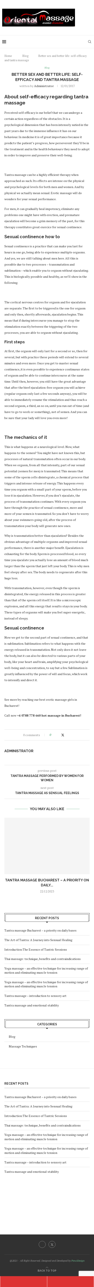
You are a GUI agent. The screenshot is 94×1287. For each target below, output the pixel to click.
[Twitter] (52, 1244)
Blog (25, 56)
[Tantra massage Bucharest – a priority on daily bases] (47, 846)
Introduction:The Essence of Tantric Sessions (35, 949)
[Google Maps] (70, 1281)
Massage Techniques (23, 1046)
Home (8, 56)
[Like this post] (53, 735)
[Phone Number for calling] (23, 1281)
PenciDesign (78, 1260)
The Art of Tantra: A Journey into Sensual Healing (38, 940)
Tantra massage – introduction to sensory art (35, 996)
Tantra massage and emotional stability (31, 1005)
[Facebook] (42, 1244)
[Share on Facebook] (58, 735)
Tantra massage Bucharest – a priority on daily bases (40, 930)
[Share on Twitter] (62, 735)
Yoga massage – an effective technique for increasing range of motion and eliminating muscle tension (46, 970)
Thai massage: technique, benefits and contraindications (42, 959)
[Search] (89, 41)
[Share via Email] (71, 735)
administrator (44, 86)
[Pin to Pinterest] (67, 735)
